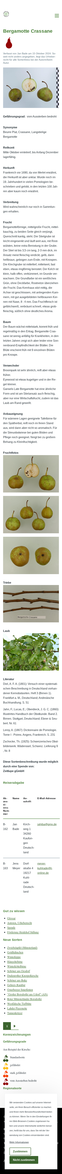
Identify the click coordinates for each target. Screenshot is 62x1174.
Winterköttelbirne (16, 966)
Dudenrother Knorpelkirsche (22, 975)
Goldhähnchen (15, 952)
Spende (11, 927)
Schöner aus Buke (17, 980)
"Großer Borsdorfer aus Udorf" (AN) (27, 994)
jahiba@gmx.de (47, 824)
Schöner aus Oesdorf (18, 971)
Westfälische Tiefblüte (19, 1003)
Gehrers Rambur (16, 985)
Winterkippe (14, 957)
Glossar (11, 918)
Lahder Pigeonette (17, 1008)
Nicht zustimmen (24, 1159)
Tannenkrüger (14, 1013)
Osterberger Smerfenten (20, 989)
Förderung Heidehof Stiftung (23, 932)
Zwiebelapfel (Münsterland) (22, 947)
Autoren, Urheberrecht (19, 923)
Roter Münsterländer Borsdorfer (24, 999)
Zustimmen (20, 1151)
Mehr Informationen (19, 1142)
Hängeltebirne (15, 961)
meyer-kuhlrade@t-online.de (44, 868)
